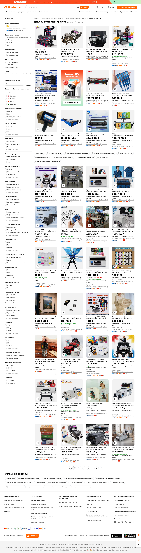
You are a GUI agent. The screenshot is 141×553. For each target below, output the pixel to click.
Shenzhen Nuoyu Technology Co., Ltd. (46, 200)
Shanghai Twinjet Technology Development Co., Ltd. (72, 144)
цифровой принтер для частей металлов (48, 161)
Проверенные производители (68, 502)
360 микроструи (103, 157)
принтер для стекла (35, 487)
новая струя (11, 478)
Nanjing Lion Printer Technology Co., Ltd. (46, 327)
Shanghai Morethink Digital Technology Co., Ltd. (46, 103)
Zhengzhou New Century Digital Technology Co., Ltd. (72, 329)
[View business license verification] (88, 550)
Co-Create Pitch (9, 504)
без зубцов (40, 153)
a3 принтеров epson (42, 157)
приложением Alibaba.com (100, 535)
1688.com (51, 544)
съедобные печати (77, 482)
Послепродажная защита (39, 513)
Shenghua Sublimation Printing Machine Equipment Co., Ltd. (97, 240)
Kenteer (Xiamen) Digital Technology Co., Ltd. (72, 372)
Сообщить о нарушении (93, 520)
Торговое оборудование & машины (52, 18)
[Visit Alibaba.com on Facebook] (115, 522)
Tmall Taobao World (61, 544)
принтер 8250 (41, 482)
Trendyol (91, 544)
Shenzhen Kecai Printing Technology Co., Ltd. (123, 238)
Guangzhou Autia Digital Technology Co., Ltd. (46, 240)
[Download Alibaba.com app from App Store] (116, 536)
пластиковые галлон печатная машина (77, 153)
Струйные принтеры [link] (95, 18)
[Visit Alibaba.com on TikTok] (134, 522)
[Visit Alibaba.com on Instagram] (126, 522)
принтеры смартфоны (55, 153)
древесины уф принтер (126, 153)
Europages (98, 544)
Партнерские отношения (121, 515)
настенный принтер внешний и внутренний (58, 487)
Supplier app (73, 535)
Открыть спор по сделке (93, 507)
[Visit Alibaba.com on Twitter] (122, 522)
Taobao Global (78, 544)
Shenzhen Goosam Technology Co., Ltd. (123, 281)
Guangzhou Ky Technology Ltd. (70, 59)
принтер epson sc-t (118, 482)
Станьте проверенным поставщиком (125, 511)
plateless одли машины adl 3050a (29, 478)
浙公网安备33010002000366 (102, 550)
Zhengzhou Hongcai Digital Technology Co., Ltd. (123, 146)
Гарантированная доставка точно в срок (42, 508)
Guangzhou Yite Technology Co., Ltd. (123, 200)
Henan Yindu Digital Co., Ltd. (94, 373)
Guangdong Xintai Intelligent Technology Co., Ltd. (46, 285)
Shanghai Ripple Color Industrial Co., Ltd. (123, 372)
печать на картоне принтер (83, 487)
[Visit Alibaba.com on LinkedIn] (118, 522)
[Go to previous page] (69, 468)
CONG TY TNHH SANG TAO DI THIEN (97, 58)
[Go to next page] (100, 468)
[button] (78, 7)
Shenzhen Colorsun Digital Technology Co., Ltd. (46, 414)
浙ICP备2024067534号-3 (119, 550)
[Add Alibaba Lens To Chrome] (32, 536)
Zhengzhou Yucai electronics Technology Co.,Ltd (97, 102)
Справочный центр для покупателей (97, 500)
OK (28, 75)
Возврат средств (91, 511)
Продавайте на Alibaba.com (122, 500)
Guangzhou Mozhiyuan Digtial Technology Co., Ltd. (46, 58)
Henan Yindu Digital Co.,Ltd (120, 63)
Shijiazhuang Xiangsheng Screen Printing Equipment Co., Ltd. (72, 279)
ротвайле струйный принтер (58, 482)
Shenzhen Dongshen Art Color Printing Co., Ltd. (97, 200)
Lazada (70, 544)
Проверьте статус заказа (121, 507)
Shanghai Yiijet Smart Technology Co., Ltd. (72, 240)
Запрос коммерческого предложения (70, 506)
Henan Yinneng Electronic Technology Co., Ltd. (123, 416)
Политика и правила (37, 522)
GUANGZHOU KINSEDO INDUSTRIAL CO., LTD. (97, 413)
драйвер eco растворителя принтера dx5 (109, 478)
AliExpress (43, 544)
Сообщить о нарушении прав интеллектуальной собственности (97, 515)
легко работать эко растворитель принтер (19, 482)
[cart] (103, 7)
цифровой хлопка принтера (86, 157)
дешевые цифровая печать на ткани (97, 482)
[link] (138, 534)
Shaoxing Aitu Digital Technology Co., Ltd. (72, 200)
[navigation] (18, 243)
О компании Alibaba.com (12, 496)
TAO (85, 544)
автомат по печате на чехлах (16, 487)
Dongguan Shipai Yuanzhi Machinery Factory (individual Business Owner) (46, 369)
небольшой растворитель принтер (63, 157)
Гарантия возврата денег (39, 504)
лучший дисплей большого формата (104, 153)
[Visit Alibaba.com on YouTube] (130, 522)
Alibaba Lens (14, 535)
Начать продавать (119, 504)
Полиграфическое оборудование (76, 18)
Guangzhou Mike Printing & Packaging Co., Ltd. (46, 457)
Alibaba (36, 18)
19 (96, 468)
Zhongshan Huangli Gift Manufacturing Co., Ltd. (123, 103)
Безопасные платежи (38, 500)
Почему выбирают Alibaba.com (13, 500)
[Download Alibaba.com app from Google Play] (130, 536)
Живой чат (89, 504)
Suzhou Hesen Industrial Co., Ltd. (122, 329)
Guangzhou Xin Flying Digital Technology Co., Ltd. (97, 144)
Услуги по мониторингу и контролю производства (42, 517)
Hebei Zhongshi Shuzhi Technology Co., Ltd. (46, 144)
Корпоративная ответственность (14, 507)
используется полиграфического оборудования (79, 478)
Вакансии (7, 511)
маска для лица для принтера (52, 478)
